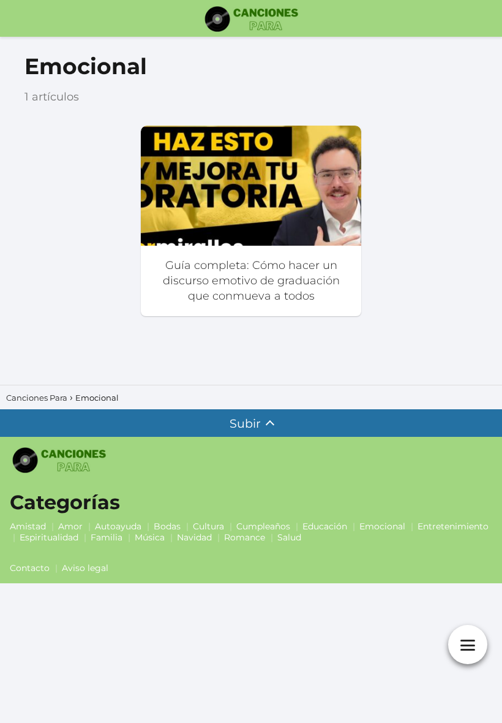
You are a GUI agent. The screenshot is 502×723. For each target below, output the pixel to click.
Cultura (208, 526)
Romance (244, 537)
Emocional (382, 526)
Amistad (28, 526)
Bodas (167, 526)
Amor (70, 526)
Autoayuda (118, 526)
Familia (106, 537)
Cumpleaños (263, 526)
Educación (324, 526)
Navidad (194, 537)
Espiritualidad (49, 537)
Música (150, 537)
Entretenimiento (453, 526)
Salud (289, 537)
